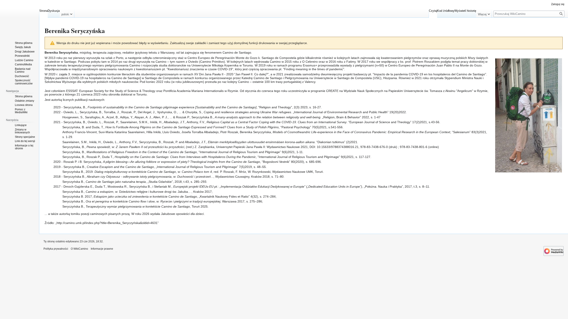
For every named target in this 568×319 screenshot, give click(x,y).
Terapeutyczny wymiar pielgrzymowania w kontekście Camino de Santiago (138, 206)
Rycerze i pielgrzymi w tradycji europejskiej (190, 201)
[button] (67, 13)
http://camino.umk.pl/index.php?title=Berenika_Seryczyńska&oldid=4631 (107, 223)
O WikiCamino (79, 248)
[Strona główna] (19, 17)
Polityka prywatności (55, 248)
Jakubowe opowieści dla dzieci (182, 214)
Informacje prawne (102, 248)
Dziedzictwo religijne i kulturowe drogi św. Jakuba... (155, 191)
